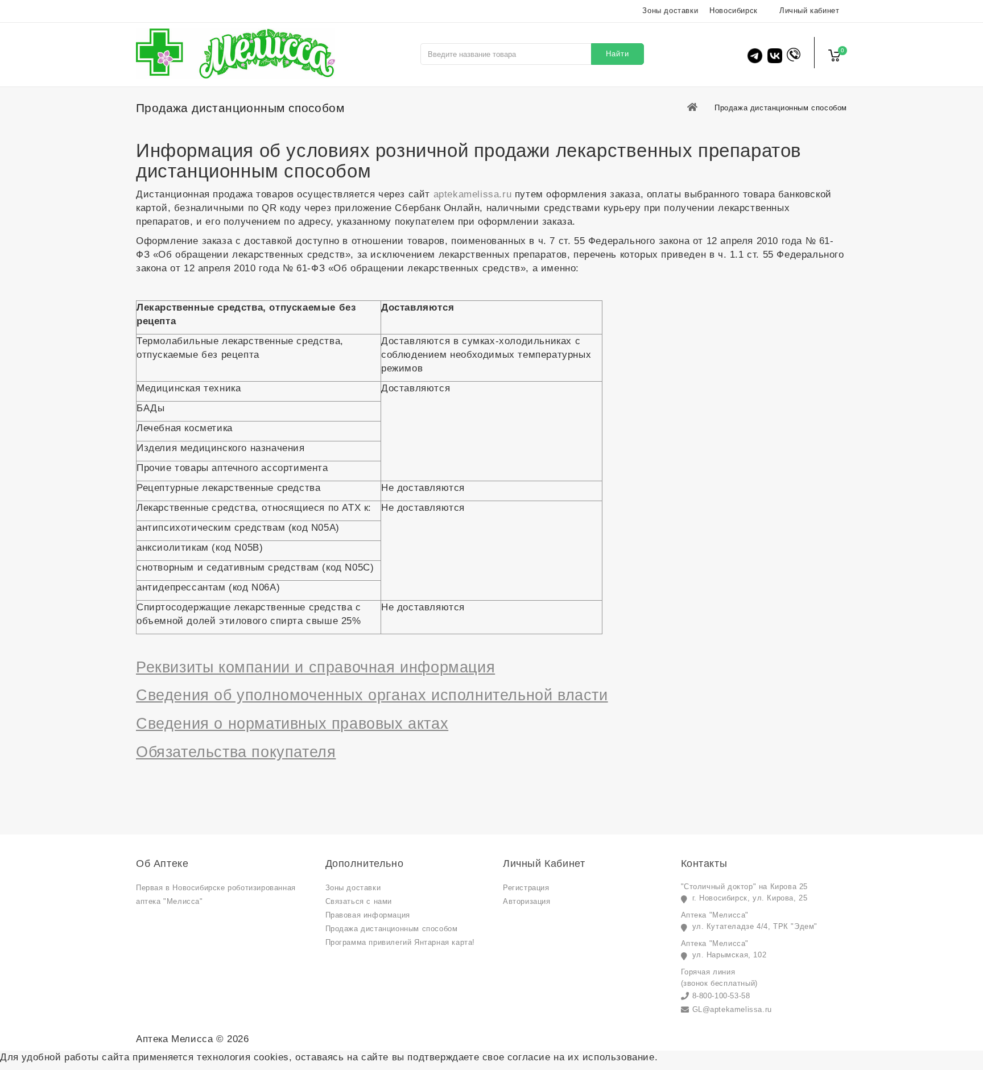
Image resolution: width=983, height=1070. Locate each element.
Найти (617, 53)
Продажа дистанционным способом (391, 928)
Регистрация (526, 887)
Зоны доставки (670, 10)
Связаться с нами (359, 901)
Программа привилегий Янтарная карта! (400, 942)
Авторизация (527, 901)
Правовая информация (367, 915)
